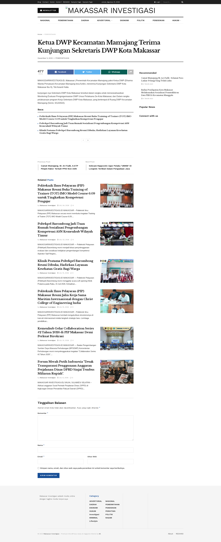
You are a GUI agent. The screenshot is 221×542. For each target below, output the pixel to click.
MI (100, 534)
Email (41, 456)
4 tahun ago (147, 84)
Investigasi (94, 514)
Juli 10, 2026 (63, 340)
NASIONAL (45, 20)
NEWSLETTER (49, 10)
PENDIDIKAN (158, 20)
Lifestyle (93, 521)
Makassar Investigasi (48, 205)
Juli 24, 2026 (63, 205)
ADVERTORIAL (103, 20)
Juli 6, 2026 (63, 378)
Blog (39, 2)
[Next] (88, 140)
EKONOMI (124, 20)
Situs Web (92, 457)
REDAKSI (66, 2)
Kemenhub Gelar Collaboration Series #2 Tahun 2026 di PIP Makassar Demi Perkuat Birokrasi (66, 332)
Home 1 (59, 2)
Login (158, 2)
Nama (41, 445)
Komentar (43, 413)
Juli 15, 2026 (63, 273)
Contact (45, 2)
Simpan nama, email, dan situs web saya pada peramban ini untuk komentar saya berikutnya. (82, 468)
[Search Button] (182, 2)
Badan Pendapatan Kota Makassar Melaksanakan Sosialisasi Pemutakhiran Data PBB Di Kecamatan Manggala (160, 92)
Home (52, 2)
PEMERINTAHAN (65, 20)
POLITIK (141, 20)
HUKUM (175, 20)
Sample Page (76, 2)
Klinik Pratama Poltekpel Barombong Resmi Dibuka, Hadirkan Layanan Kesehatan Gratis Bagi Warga (65, 265)
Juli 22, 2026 (63, 240)
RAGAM (109, 518)
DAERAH (85, 20)
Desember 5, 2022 (45, 58)
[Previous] (83, 140)
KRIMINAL (93, 518)
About (170, 534)
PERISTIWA (110, 511)
